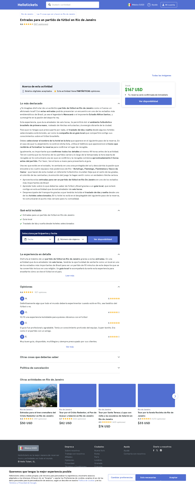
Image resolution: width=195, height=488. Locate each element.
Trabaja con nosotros (75, 454)
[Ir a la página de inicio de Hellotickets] (28, 4)
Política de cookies (86, 480)
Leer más (70, 275)
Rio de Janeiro (27, 14)
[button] (70, 103)
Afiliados (68, 457)
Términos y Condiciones (75, 466)
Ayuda (126, 450)
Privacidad (69, 463)
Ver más (70, 347)
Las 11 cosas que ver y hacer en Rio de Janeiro (56, 14)
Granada (98, 463)
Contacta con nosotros (135, 454)
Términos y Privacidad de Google (22, 483)
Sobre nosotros (72, 450)
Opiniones (69, 460)
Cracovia (98, 466)
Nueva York (99, 450)
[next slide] (175, 396)
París (96, 457)
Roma (96, 454)
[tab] (70, 103)
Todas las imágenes (161, 75)
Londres (98, 460)
